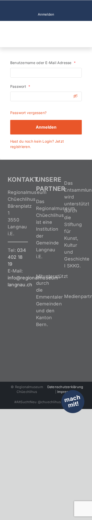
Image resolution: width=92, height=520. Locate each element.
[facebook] (37, 6)
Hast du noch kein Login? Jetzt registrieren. (37, 144)
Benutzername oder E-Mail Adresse (43, 62)
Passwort (20, 86)
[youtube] (54, 6)
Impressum (66, 392)
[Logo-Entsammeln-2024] (25, 25)
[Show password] (75, 95)
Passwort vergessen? (28, 112)
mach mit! (72, 401)
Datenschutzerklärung (65, 387)
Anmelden (46, 127)
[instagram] (46, 6)
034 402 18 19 (17, 257)
